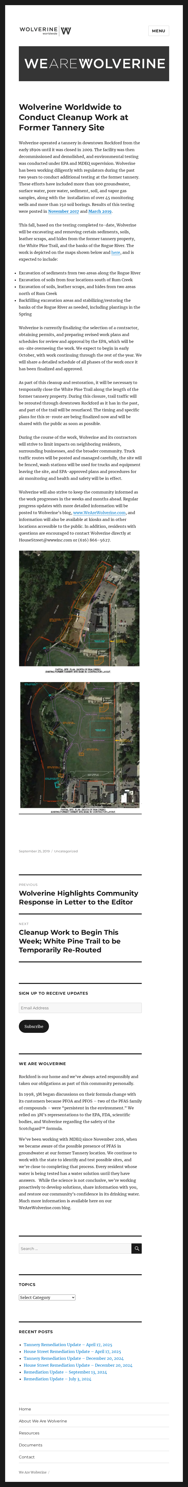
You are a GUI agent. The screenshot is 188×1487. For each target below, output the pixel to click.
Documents (30, 1445)
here (115, 252)
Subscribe (33, 1026)
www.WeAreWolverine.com (99, 512)
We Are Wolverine (33, 1472)
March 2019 (100, 211)
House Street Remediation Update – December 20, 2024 (78, 1365)
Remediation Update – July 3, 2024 (57, 1378)
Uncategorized (66, 851)
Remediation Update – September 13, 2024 (65, 1372)
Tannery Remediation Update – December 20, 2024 (74, 1358)
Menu (158, 31)
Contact (27, 1457)
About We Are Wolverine (43, 1421)
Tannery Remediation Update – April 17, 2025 (68, 1344)
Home (25, 1409)
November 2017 (63, 211)
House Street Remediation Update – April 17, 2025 (72, 1351)
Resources (29, 1433)
